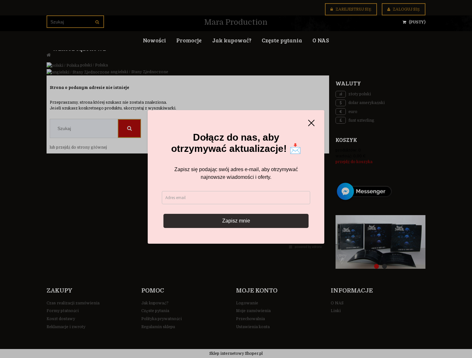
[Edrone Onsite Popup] (236, 179)
